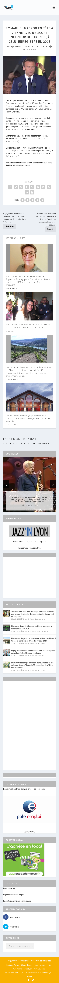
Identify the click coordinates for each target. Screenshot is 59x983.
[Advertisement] (23, 580)
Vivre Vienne (17, 969)
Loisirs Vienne (40, 619)
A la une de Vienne (28, 619)
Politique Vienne (43, 46)
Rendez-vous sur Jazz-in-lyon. (29, 548)
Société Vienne (40, 643)
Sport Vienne (39, 655)
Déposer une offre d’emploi (13, 894)
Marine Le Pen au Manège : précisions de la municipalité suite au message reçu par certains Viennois (28, 418)
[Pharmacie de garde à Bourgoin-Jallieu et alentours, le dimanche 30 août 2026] (6, 628)
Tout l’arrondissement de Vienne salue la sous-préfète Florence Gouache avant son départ (28, 326)
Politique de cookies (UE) (14, 972)
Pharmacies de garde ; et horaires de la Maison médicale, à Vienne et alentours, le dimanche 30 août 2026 (33, 639)
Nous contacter (9, 888)
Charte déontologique (29, 965)
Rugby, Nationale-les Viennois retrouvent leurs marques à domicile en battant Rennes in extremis (33, 651)
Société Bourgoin (42, 631)
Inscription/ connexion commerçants (17, 901)
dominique (19, 46)
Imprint (29, 976)
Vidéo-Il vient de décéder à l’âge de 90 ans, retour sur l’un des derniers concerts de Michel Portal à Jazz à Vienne (30, 499)
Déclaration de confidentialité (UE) (39, 972)
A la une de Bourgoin (29, 631)
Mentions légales (12, 965)
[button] (25, 509)
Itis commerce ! (45, 961)
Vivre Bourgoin (39, 969)
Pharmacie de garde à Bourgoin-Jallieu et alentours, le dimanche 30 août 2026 (31, 627)
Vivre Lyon (28, 969)
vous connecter (19, 443)
